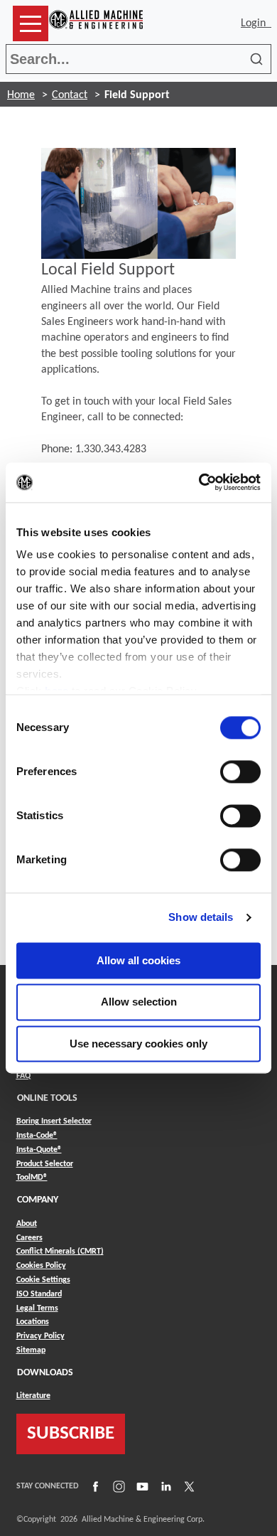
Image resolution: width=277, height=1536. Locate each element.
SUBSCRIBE (70, 1434)
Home (21, 95)
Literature (33, 1396)
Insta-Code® (37, 1135)
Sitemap (30, 1350)
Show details (200, 917)
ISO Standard (39, 1294)
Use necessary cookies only (138, 1044)
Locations (32, 1322)
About (26, 1224)
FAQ (23, 1076)
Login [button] (256, 23)
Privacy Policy (40, 1336)
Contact (69, 95)
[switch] (240, 771)
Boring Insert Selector (54, 1121)
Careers (29, 1238)
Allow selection (139, 1002)
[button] (30, 23)
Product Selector (44, 1163)
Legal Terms (37, 1308)
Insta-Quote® (39, 1149)
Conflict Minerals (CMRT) (60, 1251)
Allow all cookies (138, 960)
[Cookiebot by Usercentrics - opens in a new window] (199, 482)
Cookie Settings (43, 1280)
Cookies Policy (41, 1266)
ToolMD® (32, 1177)
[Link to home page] (95, 23)
